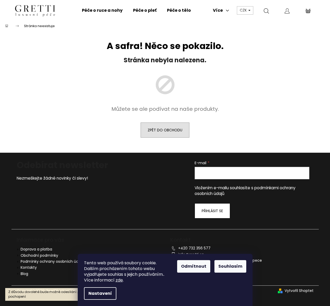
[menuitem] (102, 10)
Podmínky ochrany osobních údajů (52, 261)
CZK (244, 10)
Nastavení (100, 293)
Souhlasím (230, 266)
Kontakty (29, 267)
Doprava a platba (36, 249)
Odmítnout (193, 266)
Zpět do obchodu (165, 130)
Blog (24, 273)
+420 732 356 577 (194, 248)
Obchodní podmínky (39, 255)
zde (119, 280)
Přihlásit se (212, 210)
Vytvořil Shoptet (299, 290)
